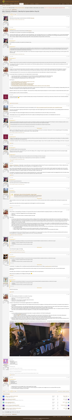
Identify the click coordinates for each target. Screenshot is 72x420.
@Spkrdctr (17, 165)
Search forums (8, 5)
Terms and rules (59, 416)
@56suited (32, 18)
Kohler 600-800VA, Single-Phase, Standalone (19, 82)
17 (11, 14)
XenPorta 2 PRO (32, 419)
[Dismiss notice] (68, 7)
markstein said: (12, 379)
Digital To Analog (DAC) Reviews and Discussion (18, 406)
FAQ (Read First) (5, 3)
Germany (7, 369)
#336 (68, 254)
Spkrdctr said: (12, 147)
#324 (68, 56)
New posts (3, 5)
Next (15, 14)
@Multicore (11, 165)
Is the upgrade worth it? (9, 402)
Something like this (48, 266)
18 (13, 14)
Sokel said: (11, 190)
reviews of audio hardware (20, 7)
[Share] (66, 16)
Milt (5, 397)
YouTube (11, 19)
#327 (68, 105)
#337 (68, 277)
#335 (68, 237)
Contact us (54, 416)
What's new (26, 3)
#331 (68, 163)
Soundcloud (16, 19)
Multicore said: (12, 29)
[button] (29, 4)
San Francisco (7, 265)
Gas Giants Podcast (20, 19)
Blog (23, 19)
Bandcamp (13, 19)
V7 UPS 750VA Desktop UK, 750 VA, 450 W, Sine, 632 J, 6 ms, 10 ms (23, 81)
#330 (68, 145)
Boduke (6, 403)
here (47, 7)
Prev (4, 14)
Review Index (16, 3)
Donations (32, 3)
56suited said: (12, 40)
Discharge (6, 400)
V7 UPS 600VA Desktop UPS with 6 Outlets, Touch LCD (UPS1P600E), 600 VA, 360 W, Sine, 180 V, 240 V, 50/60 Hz (31, 85)
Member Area (12, 397)
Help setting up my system (10, 399)
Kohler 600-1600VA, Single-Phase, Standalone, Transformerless (22, 84)
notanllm (6, 409)
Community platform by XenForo (31, 418)
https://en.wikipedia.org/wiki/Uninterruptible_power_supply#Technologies (49, 107)
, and (16, 234)
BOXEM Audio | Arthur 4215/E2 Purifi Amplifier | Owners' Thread (25, 194)
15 (8, 14)
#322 (68, 27)
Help (67, 416)
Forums (21, 3)
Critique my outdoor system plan (11, 396)
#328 (68, 118)
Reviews (11, 3)
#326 (68, 94)
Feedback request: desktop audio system (13, 408)
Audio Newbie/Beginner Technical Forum (17, 400)
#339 (68, 359)
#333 (68, 188)
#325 (68, 67)
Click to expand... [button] (39, 128)
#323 (68, 38)
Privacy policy (64, 416)
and (14, 103)
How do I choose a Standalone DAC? (12, 405)
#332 (68, 177)
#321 (68, 16)
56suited (4, 12)
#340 (68, 377)
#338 (68, 294)
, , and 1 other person (18, 252)
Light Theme (5, 416)
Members (37, 3)
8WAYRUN (40, 419)
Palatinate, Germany (6, 116)
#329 (68, 134)
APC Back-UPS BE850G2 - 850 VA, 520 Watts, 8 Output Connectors (23, 83)
